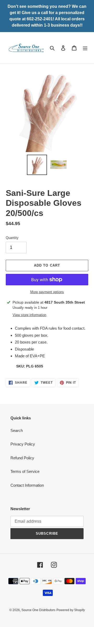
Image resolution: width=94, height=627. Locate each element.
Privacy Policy (22, 444)
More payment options (47, 292)
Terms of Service (24, 471)
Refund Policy (22, 458)
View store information (29, 315)
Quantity (12, 238)
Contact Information (27, 485)
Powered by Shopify (70, 610)
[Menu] (85, 47)
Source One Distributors (38, 610)
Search (16, 430)
